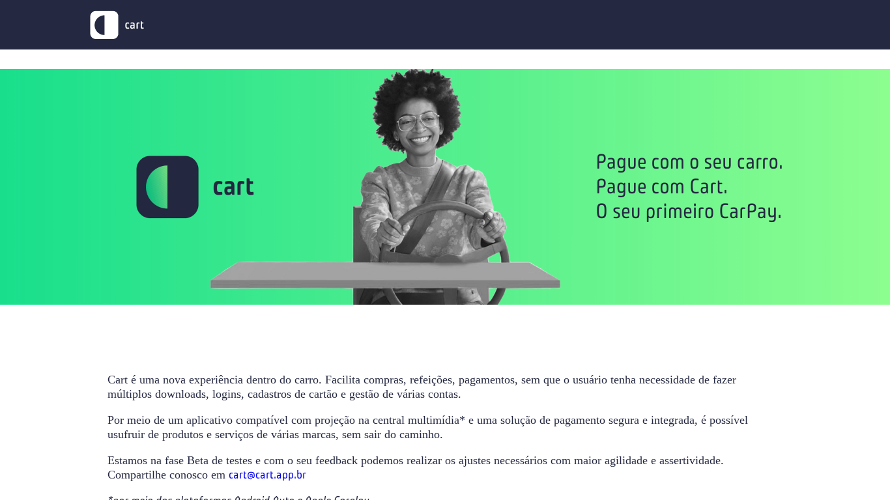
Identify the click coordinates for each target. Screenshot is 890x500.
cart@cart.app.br (267, 474)
